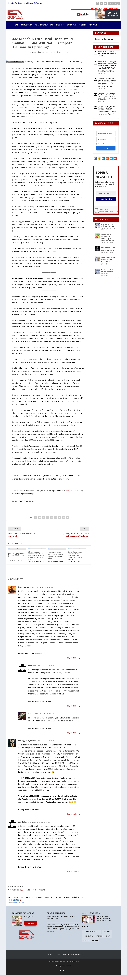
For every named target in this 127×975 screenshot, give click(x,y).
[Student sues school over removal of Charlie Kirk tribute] (97, 248)
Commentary (26, 25)
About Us (93, 25)
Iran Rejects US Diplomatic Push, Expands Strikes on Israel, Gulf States (107, 63)
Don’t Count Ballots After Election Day (108, 271)
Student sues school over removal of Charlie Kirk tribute (108, 249)
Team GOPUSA (76, 954)
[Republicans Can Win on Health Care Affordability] (97, 259)
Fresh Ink (60, 25)
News (16, 25)
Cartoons (71, 25)
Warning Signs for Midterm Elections (106, 52)
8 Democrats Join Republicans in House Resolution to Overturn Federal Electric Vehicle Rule (36, 555)
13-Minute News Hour (44, 25)
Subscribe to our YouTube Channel (104, 8)
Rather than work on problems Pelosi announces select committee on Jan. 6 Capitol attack (75, 555)
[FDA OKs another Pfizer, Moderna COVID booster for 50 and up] (17, 548)
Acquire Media (72, 490)
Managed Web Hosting (63, 966)
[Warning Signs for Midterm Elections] (97, 225)
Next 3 (85, 940)
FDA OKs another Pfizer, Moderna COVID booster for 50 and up (16, 555)
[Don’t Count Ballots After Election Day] (97, 271)
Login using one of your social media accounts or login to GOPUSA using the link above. (45, 897)
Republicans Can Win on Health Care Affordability (108, 259)
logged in (24, 890)
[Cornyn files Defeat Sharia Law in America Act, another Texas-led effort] (57, 548)
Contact (50, 954)
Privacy (58, 954)
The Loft (82, 25)
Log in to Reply (73, 658)
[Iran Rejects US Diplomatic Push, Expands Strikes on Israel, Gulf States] (97, 236)
